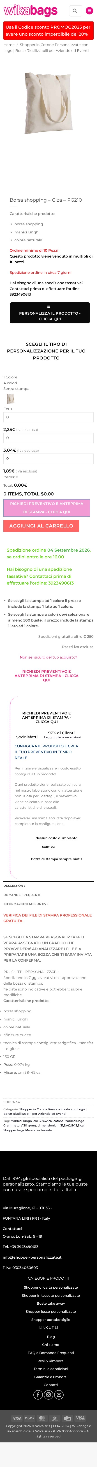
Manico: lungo (21, 1121)
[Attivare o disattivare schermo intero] (17, 1446)
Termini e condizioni (51, 1369)
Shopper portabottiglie (50, 1319)
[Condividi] (30, 1446)
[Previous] (7, 152)
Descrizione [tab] (14, 885)
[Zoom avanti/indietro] (4, 1446)
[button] (89, 10)
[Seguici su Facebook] (38, 1395)
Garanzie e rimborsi (50, 1377)
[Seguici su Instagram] (48, 1395)
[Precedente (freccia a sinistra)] (4, 1459)
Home (9, 45)
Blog (51, 1337)
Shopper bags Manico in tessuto (27, 1130)
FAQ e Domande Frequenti (51, 1353)
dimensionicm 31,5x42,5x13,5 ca (61, 1125)
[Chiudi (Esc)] (44, 1446)
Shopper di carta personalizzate (51, 1287)
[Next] (20, 152)
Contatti (51, 1385)
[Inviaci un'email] (59, 1395)
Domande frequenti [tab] (21, 895)
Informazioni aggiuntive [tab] (25, 904)
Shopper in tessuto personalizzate (51, 1295)
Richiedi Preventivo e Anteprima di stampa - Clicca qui (46, 508)
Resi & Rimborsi (50, 1361)
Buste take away (51, 1303)
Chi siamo (50, 1345)
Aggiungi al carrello (41, 526)
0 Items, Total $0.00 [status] (28, 494)
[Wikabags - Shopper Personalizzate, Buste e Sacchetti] (30, 11)
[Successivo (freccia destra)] (17, 1459)
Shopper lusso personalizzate (51, 1311)
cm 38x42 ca (42, 1121)
